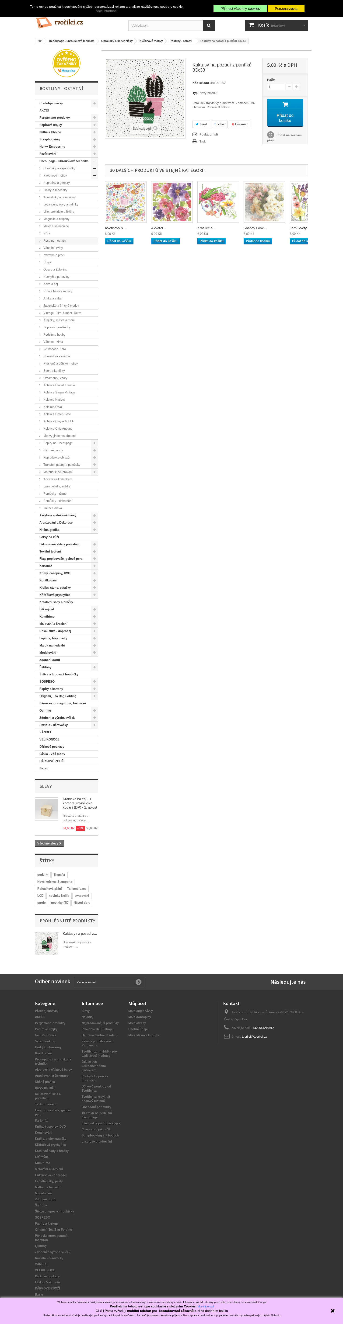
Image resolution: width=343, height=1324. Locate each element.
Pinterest (240, 124)
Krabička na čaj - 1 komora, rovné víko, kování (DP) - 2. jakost (80, 803)
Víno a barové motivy (57, 291)
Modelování (47, 652)
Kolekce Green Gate (56, 414)
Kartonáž (45, 566)
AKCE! (44, 110)
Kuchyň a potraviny (56, 276)
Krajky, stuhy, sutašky (55, 587)
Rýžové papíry (52, 450)
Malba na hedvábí (52, 645)
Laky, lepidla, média (56, 486)
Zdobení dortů (49, 660)
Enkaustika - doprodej (55, 631)
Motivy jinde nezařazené (59, 436)
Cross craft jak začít (96, 1129)
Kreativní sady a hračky (56, 602)
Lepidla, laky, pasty (53, 638)
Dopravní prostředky (56, 327)
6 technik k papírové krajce (101, 1123)
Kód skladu (200, 83)
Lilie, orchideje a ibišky (58, 211)
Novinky (87, 1017)
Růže (46, 233)
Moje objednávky (140, 1011)
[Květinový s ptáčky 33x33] (126, 202)
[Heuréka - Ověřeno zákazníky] (66, 63)
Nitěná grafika (49, 530)
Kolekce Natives (54, 399)
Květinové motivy (54, 175)
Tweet (202, 124)
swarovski (82, 895)
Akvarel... (158, 228)
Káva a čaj (50, 284)
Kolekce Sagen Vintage (58, 392)
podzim (42, 874)
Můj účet (137, 1003)
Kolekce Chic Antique (57, 428)
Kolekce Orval (52, 407)
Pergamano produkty (54, 117)
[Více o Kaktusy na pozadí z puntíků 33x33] (46, 943)
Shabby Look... (255, 228)
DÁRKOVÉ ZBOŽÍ (51, 761)
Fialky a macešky (54, 190)
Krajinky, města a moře (58, 320)
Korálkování (48, 580)
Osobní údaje (138, 1029)
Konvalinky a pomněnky (59, 197)
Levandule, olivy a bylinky (60, 204)
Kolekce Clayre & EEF (58, 421)
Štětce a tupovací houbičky (58, 674)
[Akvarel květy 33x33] (172, 202)
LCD (40, 895)
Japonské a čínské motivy (60, 305)
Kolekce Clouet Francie (58, 385)
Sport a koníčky (53, 370)
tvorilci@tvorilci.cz (254, 1036)
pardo (41, 902)
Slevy (46, 786)
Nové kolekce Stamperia (54, 881)
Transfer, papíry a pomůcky (61, 464)
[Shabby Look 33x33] (264, 202)
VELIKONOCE (49, 739)
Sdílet (220, 124)
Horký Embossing (52, 146)
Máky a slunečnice (55, 226)
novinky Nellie (59, 895)
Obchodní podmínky (96, 1107)
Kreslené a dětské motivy (60, 363)
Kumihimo (47, 616)
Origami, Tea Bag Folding (58, 696)
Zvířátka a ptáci (53, 255)
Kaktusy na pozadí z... (80, 933)
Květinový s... (115, 228)
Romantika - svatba (56, 356)
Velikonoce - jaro (54, 349)
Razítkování (47, 154)
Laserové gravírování (97, 1141)
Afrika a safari (52, 298)
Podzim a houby (53, 334)
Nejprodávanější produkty (100, 1023)
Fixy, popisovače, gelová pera (60, 558)
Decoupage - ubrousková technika (63, 161)
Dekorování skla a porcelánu (59, 544)
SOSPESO (47, 681)
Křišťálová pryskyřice (54, 595)
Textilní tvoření (50, 551)
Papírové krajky (50, 125)
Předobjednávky (51, 103)
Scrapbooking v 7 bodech (100, 1135)
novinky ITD (59, 902)
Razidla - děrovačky (53, 725)
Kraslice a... (206, 228)
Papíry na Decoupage (57, 443)
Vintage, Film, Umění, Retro (61, 313)
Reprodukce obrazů (56, 457)
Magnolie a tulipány (56, 219)
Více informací (106, 11)
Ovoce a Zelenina (54, 269)
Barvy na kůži (49, 537)
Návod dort (82, 902)
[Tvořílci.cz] (78, 21)
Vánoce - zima (52, 342)
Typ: (195, 93)
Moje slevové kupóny (143, 1035)
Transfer (59, 874)
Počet (271, 80)
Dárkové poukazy (51, 746)
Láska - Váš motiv (52, 754)
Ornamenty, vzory (54, 378)
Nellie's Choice (50, 132)
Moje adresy (137, 1023)
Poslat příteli (209, 134)
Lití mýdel (46, 609)
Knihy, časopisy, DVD (54, 573)
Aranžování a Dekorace (56, 522)
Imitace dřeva (52, 508)
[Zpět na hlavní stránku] (39, 41)
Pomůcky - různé (54, 493)
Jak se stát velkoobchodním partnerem (94, 1066)
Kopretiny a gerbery (56, 182)
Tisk (203, 141)
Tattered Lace (76, 888)
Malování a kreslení (53, 624)
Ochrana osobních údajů (99, 1035)
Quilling (45, 710)
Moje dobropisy (139, 1017)
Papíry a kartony (51, 689)
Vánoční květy (52, 248)
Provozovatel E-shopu (98, 1029)
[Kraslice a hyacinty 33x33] (218, 202)
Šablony (45, 667)
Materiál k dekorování (57, 472)
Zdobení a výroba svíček (57, 717)
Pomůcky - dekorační (57, 501)
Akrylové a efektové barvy (57, 515)
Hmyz (46, 262)
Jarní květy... (299, 228)
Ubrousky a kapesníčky (58, 168)
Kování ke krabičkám (57, 479)
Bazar (43, 768)
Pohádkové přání (49, 888)
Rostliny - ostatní (54, 240)
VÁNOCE (45, 732)
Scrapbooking (49, 139)
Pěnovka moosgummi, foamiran (62, 703)
